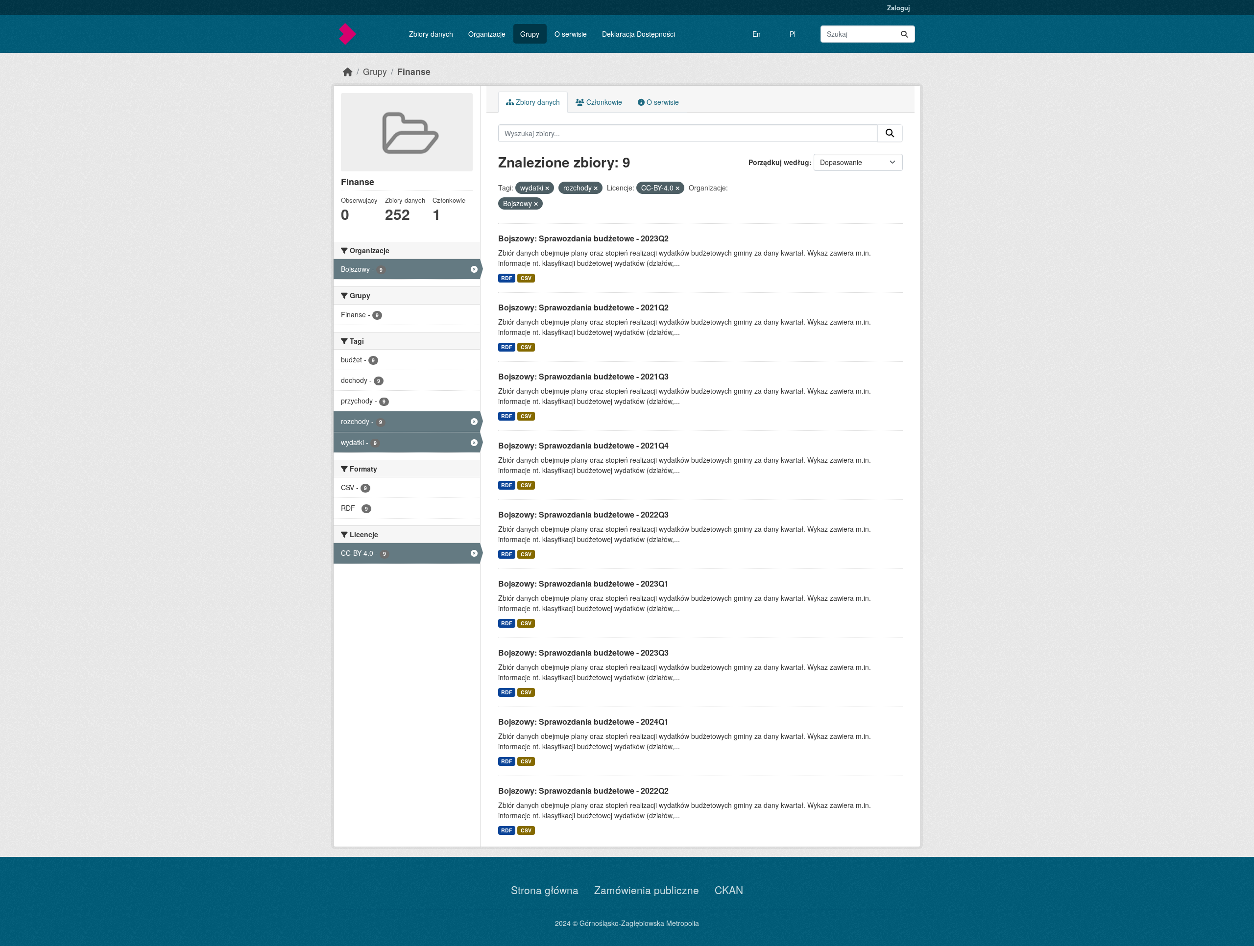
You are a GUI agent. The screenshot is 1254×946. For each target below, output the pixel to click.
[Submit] (904, 34)
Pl (793, 34)
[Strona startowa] (348, 71)
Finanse (414, 71)
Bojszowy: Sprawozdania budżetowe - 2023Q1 (583, 583)
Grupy (529, 34)
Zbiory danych (431, 34)
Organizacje (487, 34)
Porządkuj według (778, 162)
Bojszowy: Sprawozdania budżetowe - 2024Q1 (583, 721)
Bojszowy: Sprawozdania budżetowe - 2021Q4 (583, 445)
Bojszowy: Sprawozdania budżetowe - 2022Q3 (583, 514)
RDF (506, 278)
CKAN (729, 889)
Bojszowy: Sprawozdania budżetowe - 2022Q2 (583, 790)
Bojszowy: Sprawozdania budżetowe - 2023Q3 (583, 652)
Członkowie (603, 102)
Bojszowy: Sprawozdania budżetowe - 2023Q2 (583, 238)
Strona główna (545, 889)
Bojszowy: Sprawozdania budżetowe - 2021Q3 (583, 376)
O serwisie (571, 34)
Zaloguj (898, 7)
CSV (526, 278)
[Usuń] (547, 188)
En (756, 34)
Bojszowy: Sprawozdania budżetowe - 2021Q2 (583, 307)
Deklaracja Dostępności (638, 34)
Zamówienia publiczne (646, 889)
